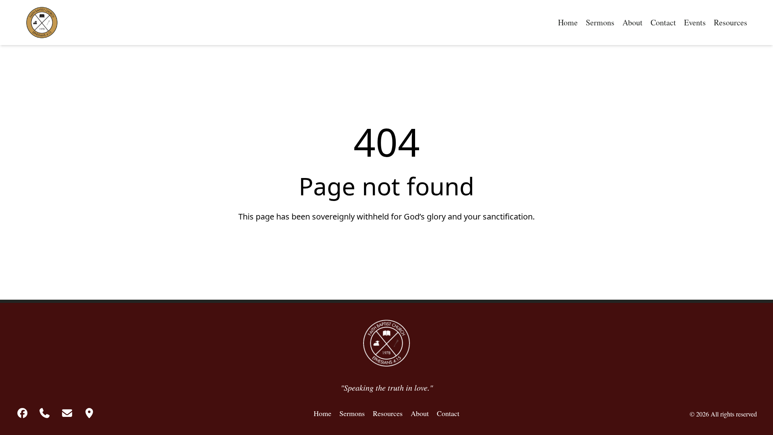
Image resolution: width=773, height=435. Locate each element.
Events (695, 22)
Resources (730, 22)
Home (568, 22)
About (632, 22)
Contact (663, 22)
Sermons (600, 22)
